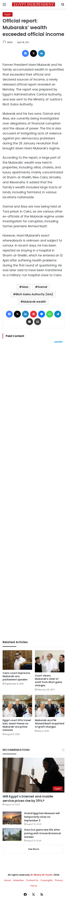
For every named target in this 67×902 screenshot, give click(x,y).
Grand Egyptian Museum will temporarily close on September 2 (42, 817)
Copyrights (46, 880)
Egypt (7, 14)
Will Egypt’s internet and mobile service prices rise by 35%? (28, 798)
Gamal (42, 287)
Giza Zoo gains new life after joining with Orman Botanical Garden (42, 833)
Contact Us (32, 880)
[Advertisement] (33, 492)
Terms (33, 885)
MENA (10, 42)
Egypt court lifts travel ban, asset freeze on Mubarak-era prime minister (17, 725)
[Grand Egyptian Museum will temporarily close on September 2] (12, 818)
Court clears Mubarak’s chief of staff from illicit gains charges (48, 680)
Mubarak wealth (34, 302)
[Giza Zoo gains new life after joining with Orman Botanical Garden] (12, 834)
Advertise (18, 880)
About (7, 880)
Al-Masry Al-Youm (41, 874)
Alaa (25, 287)
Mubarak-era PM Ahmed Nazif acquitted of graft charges (49, 723)
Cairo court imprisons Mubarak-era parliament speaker (16, 676)
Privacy (59, 880)
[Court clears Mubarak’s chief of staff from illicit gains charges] (49, 661)
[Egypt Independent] (33, 4)
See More (33, 849)
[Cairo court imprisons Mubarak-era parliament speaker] (17, 660)
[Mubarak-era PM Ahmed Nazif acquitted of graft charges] (49, 706)
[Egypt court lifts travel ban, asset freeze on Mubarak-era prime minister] (17, 706)
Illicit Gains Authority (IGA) (34, 294)
